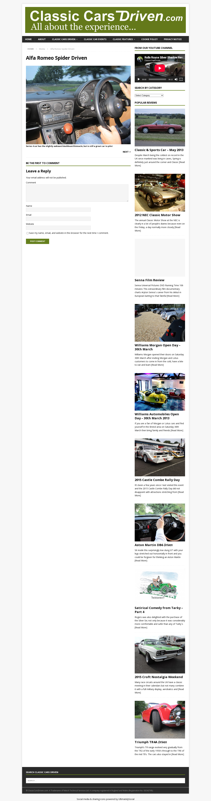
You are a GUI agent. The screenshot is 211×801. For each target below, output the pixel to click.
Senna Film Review (149, 280)
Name (29, 205)
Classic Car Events (95, 39)
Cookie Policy (149, 39)
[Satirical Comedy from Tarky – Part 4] (160, 586)
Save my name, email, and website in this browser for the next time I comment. (69, 232)
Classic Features (123, 39)
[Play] (138, 79)
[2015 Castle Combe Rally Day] (160, 457)
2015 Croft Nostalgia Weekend (159, 677)
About (42, 39)
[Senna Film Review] (160, 258)
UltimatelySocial (126, 799)
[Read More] (173, 295)
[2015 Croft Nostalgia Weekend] (160, 654)
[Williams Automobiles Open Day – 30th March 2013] (160, 392)
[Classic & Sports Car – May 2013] (160, 128)
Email (28, 214)
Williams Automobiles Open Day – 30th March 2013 (157, 416)
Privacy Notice (173, 39)
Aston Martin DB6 (154, 545)
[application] (160, 68)
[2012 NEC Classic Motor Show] (160, 192)
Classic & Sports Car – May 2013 (159, 150)
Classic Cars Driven (63, 39)
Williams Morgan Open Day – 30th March (157, 347)
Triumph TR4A (151, 742)
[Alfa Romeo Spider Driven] (78, 142)
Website (30, 223)
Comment (31, 182)
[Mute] (176, 79)
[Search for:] (105, 780)
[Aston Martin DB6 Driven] (160, 522)
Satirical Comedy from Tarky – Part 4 (159, 610)
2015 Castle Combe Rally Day (157, 480)
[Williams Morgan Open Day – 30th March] (160, 323)
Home (28, 39)
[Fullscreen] (181, 79)
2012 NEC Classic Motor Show (157, 215)
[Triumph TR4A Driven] (160, 720)
